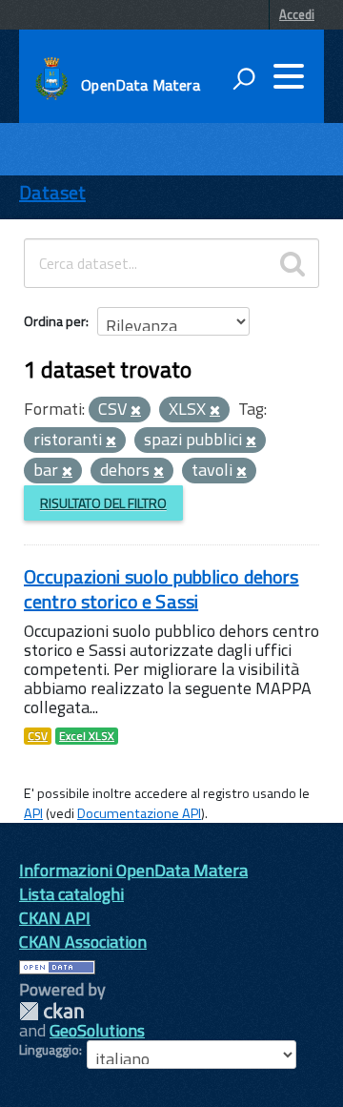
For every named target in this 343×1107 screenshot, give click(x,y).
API (33, 813)
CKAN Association (83, 941)
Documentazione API (139, 813)
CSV (38, 736)
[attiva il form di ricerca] (244, 78)
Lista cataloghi (71, 894)
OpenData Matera (140, 84)
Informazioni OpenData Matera (133, 870)
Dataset (52, 192)
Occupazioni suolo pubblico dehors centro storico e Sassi (161, 589)
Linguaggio (49, 1049)
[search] (292, 263)
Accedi (296, 14)
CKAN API (55, 918)
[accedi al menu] (288, 76)
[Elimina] (136, 411)
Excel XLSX (86, 736)
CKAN (51, 1011)
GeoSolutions (97, 1030)
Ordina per (55, 321)
